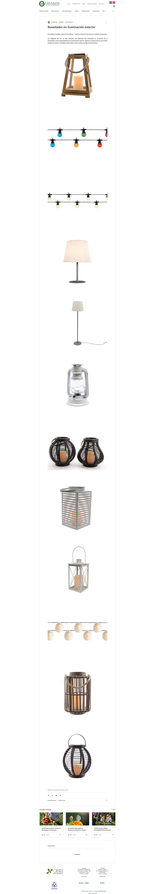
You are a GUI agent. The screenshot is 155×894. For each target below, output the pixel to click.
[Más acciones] (106, 22)
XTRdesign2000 (102, 889)
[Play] (114, 6)
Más (104, 11)
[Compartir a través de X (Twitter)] (52, 795)
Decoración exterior (67, 11)
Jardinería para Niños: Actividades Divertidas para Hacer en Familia (102, 829)
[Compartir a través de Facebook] (48, 795)
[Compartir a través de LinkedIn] (56, 795)
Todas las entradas (44, 11)
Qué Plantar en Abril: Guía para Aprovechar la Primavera (51, 829)
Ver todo (113, 809)
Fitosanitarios (96, 11)
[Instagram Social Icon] (114, 2)
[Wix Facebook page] (110, 2)
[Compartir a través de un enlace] (60, 795)
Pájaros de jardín (86, 11)
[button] (113, 11)
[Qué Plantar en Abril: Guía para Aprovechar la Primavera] (51, 818)
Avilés (102, 881)
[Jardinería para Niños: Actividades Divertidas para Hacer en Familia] (103, 818)
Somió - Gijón (84, 881)
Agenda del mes (55, 11)
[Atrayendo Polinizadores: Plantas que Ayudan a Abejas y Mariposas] (77, 818)
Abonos (76, 11)
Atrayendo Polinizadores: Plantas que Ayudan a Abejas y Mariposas (77, 829)
